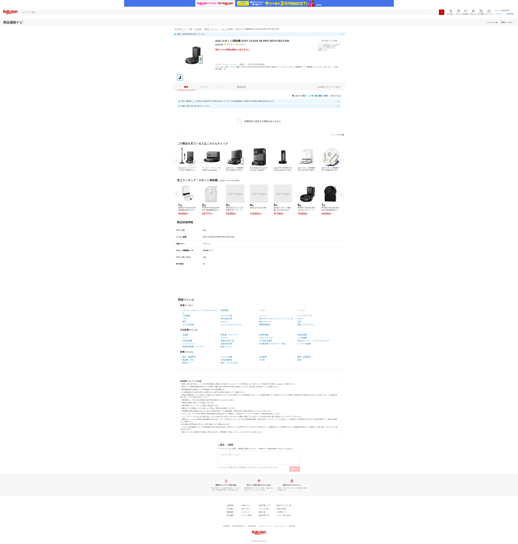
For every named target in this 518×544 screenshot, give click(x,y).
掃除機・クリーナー (211, 29)
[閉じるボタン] (342, 34)
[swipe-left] (177, 160)
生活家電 (198, 29)
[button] (458, 12)
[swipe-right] (341, 160)
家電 (190, 29)
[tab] (186, 87)
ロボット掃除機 (227, 29)
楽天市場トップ (180, 29)
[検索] (441, 12)
